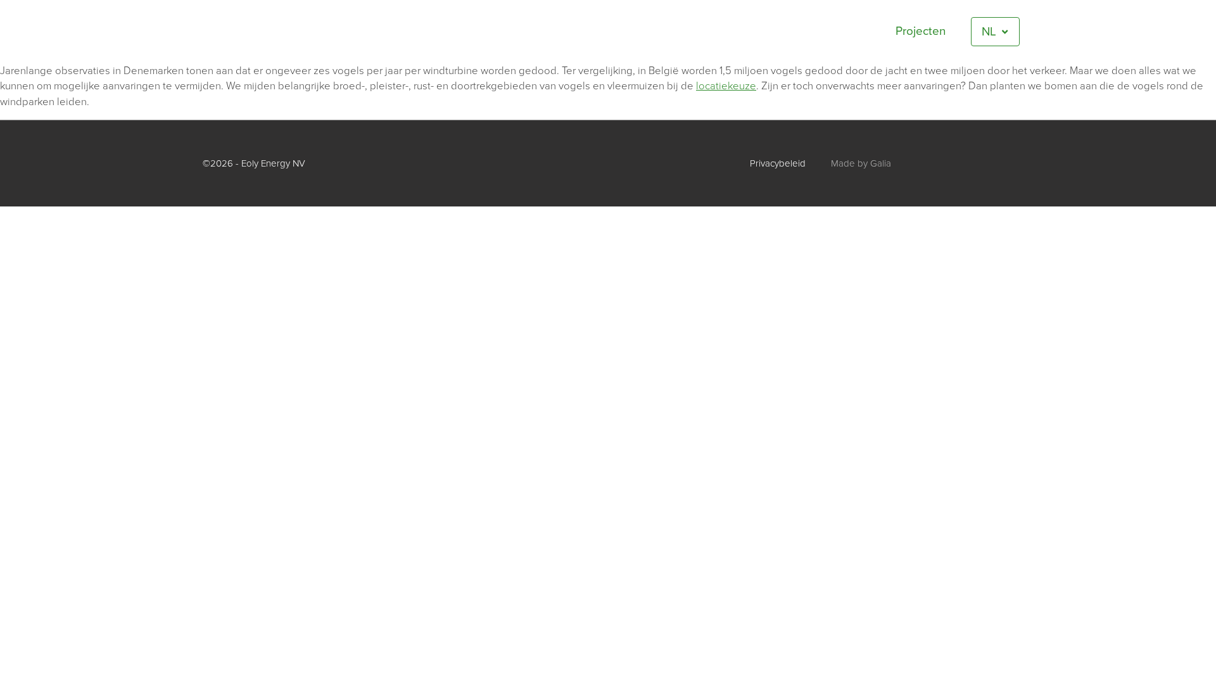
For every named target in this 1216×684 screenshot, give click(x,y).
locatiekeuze (726, 86)
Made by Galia (861, 163)
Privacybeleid (778, 163)
